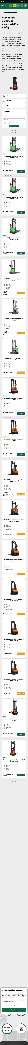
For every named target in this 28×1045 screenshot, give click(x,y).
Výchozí (14, 130)
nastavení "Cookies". (9, 1001)
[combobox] (14, 116)
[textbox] (14, 116)
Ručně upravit (14, 1005)
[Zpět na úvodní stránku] (4, 5)
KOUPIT (21, 171)
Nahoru (14, 781)
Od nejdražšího (13, 133)
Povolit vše (14, 1010)
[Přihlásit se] (21, 5)
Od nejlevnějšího (14, 132)
